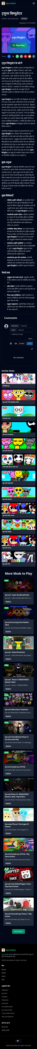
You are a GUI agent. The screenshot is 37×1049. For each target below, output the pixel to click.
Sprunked (10, 960)
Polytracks (5, 1000)
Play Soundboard (7, 1017)
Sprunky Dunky (7, 1010)
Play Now (20, 45)
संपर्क (3, 980)
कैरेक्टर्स (4, 973)
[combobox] (19, 1041)
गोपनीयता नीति (5, 1030)
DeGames (5, 990)
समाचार (3, 976)
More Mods (18, 931)
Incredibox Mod (7, 1007)
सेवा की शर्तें (5, 1027)
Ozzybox (4, 997)
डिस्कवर (4, 970)
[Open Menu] (34, 3)
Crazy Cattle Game (8, 1013)
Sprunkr (4, 993)
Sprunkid (5, 1003)
